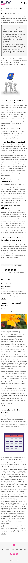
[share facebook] (6, 270)
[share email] (9, 270)
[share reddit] (12, 270)
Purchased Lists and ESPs (9, 64)
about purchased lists (16, 375)
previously (3, 383)
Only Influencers (6, 373)
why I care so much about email (16, 397)
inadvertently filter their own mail (15, 500)
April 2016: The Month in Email (11, 410)
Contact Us (8, 549)
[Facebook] (11, 554)
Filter (3, 265)
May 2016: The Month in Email (11, 303)
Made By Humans (22, 549)
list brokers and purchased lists (17, 479)
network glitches (11, 419)
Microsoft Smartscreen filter (19, 520)
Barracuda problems (7, 284)
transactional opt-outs (6, 400)
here (21, 473)
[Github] (14, 554)
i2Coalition (3, 526)
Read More (3, 298)
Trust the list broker (7, 62)
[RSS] (14, 545)
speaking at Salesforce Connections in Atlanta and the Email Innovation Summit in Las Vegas (14, 424)
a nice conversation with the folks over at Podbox (13, 464)
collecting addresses (13, 476)
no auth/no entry (5, 520)
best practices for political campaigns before (16, 363)
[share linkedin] (15, 270)
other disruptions (6, 421)
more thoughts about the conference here (14, 462)
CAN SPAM (18, 398)
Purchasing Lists (17, 265)
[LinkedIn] (17, 554)
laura (3, 286)
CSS (16, 33)
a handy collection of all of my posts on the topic (11, 376)
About (3, 549)
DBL (10, 33)
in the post (18, 385)
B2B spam (15, 501)
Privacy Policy (15, 549)
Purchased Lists (9, 265)
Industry (4, 289)
